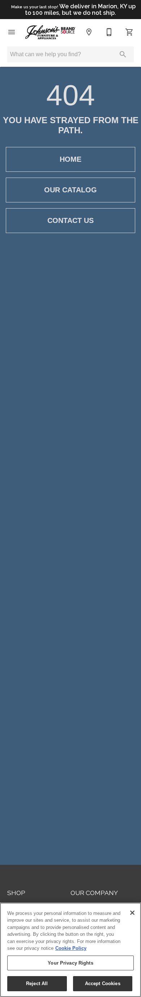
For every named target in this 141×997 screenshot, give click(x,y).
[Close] (132, 913)
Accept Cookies (102, 983)
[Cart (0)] (129, 32)
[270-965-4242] (109, 32)
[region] (70, 950)
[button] (11, 32)
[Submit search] (123, 54)
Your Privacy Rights (70, 963)
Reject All (37, 983)
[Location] (89, 32)
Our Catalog (70, 190)
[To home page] (50, 32)
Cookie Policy (70, 948)
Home (70, 159)
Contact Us (70, 220)
